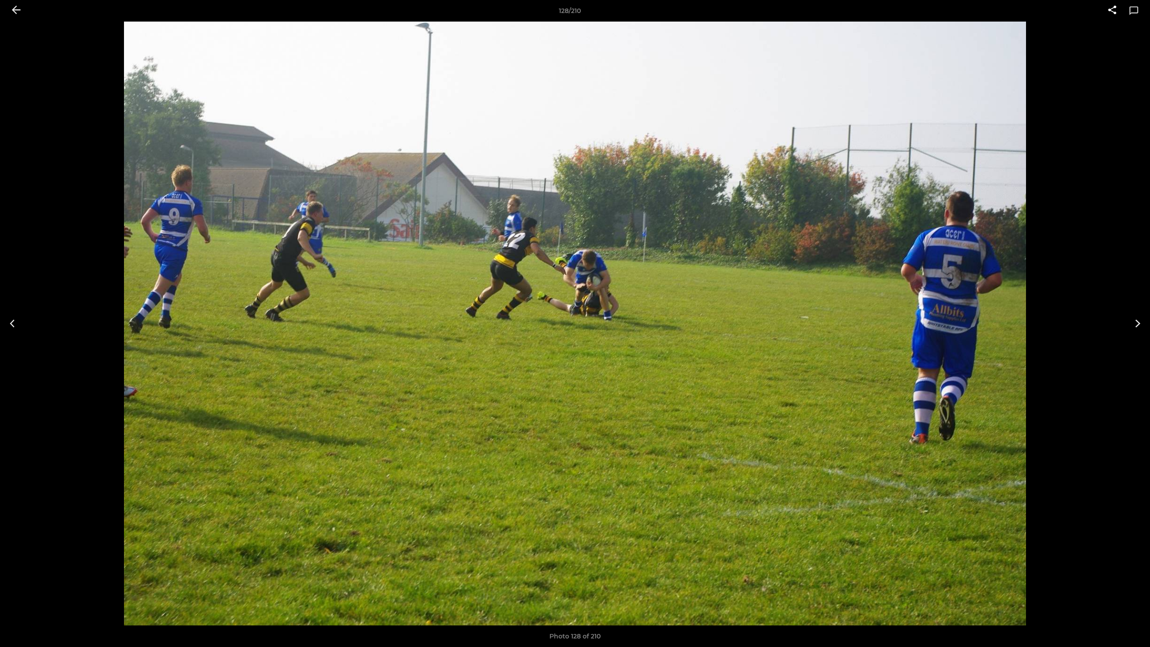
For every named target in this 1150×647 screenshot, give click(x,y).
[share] (1112, 10)
